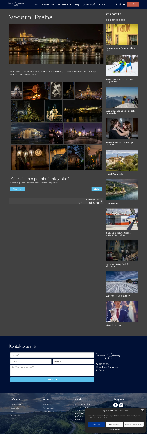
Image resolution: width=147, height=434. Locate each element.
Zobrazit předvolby (133, 424)
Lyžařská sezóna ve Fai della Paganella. (121, 112)
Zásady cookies (114, 429)
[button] (142, 411)
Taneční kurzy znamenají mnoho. (119, 143)
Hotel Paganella (114, 174)
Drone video (112, 203)
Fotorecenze (63, 4)
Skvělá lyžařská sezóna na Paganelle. (119, 80)
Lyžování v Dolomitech (118, 296)
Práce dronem (48, 4)
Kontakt (102, 4)
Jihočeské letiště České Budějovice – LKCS (118, 234)
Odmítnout (114, 424)
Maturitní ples (113, 325)
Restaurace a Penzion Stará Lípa (120, 49)
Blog (77, 4)
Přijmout (96, 424)
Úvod (36, 4)
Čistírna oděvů (89, 4)
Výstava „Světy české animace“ (117, 265)
